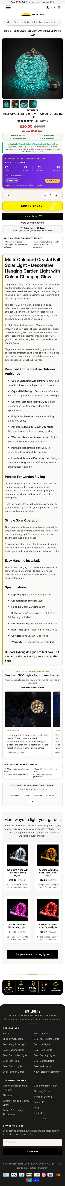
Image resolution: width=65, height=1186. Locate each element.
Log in (52, 7)
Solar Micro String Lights (46, 1038)
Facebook (38, 795)
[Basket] (59, 7)
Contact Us (39, 1113)
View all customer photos (32, 687)
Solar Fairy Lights (12, 1060)
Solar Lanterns (41, 1033)
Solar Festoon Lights (13, 1071)
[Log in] (47, 7)
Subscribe (32, 1151)
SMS (27, 795)
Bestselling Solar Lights (15, 1044)
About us (7, 1095)
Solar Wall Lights (42, 1066)
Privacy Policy (41, 1102)
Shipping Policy (42, 1091)
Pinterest (50, 795)
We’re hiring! (40, 1118)
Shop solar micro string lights (32, 954)
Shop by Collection (13, 1038)
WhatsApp (15, 795)
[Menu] (8, 7)
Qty (7, 195)
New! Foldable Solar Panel (47, 1071)
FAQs (36, 1107)
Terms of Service (43, 1096)
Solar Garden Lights (44, 1060)
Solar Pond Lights (43, 1050)
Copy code (52, 181)
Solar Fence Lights (12, 1066)
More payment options (32, 222)
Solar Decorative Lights (15, 1055)
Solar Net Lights (42, 1044)
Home (7, 30)
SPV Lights (50, 1164)
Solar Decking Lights (13, 1050)
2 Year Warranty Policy (45, 1085)
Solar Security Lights (44, 1055)
